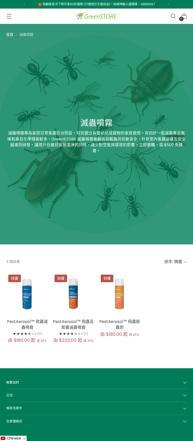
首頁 (9, 34)
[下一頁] (168, 4)
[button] (13, 438)
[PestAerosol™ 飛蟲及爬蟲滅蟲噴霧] (73, 294)
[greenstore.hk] (96, 16)
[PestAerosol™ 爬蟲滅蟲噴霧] (27, 294)
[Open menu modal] (9, 16)
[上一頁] (24, 4)
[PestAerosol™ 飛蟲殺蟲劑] (120, 294)
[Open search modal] (173, 16)
